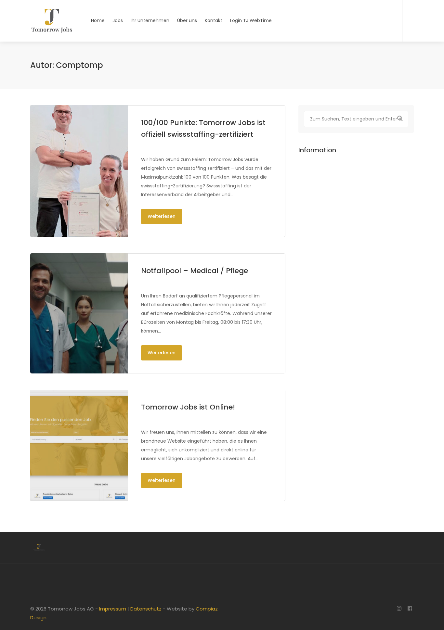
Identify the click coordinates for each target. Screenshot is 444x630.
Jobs (117, 20)
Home (98, 20)
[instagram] (399, 609)
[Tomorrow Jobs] (52, 41)
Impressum (112, 608)
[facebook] (410, 609)
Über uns (187, 20)
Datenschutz (146, 608)
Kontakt (213, 20)
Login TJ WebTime (251, 20)
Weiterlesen (162, 216)
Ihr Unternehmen (150, 20)
